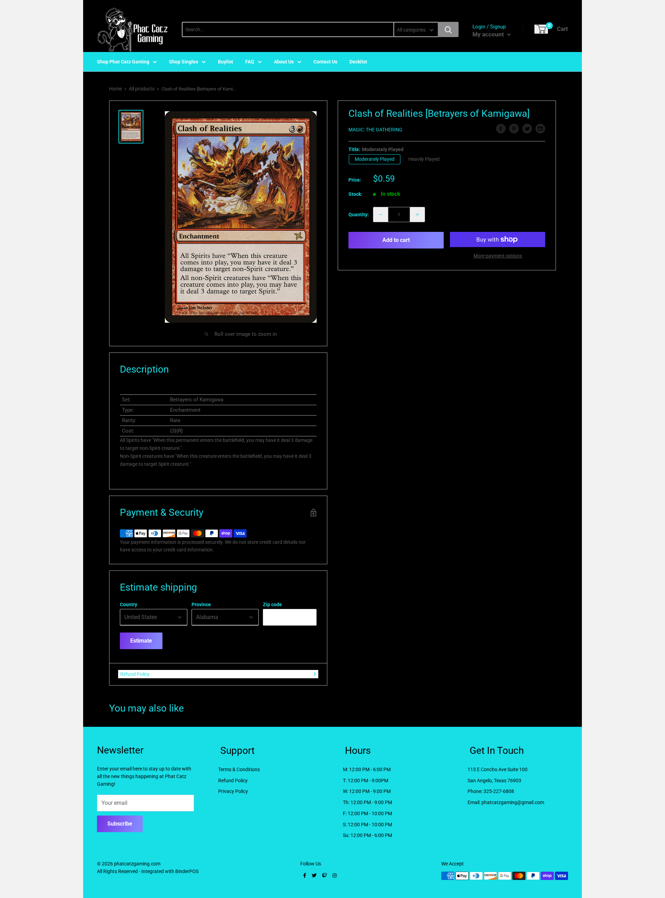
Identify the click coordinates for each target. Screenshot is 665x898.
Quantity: (358, 214)
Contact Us (325, 61)
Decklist (358, 61)
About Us (284, 61)
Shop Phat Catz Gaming (123, 61)
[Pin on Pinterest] (514, 128)
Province (201, 604)
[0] (541, 29)
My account (488, 34)
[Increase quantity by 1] (417, 214)
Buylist (225, 61)
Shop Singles (183, 61)
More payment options (497, 256)
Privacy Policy (233, 791)
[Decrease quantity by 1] (380, 214)
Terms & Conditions (239, 769)
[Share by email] (540, 128)
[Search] (448, 29)
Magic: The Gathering (375, 129)
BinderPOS (186, 871)
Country (128, 604)
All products (141, 88)
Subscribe (119, 823)
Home (115, 88)
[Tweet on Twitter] (527, 128)
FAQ (249, 61)
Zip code (272, 604)
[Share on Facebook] (501, 128)
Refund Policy (135, 674)
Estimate (141, 640)
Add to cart (396, 240)
